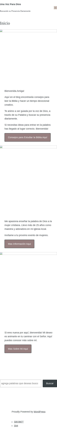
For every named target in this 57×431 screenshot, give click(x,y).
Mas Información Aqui (19, 244)
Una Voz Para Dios (10, 4)
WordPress (39, 411)
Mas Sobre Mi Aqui (18, 348)
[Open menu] (55, 7)
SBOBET (19, 421)
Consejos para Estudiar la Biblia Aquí (27, 137)
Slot (16, 425)
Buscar (50, 383)
